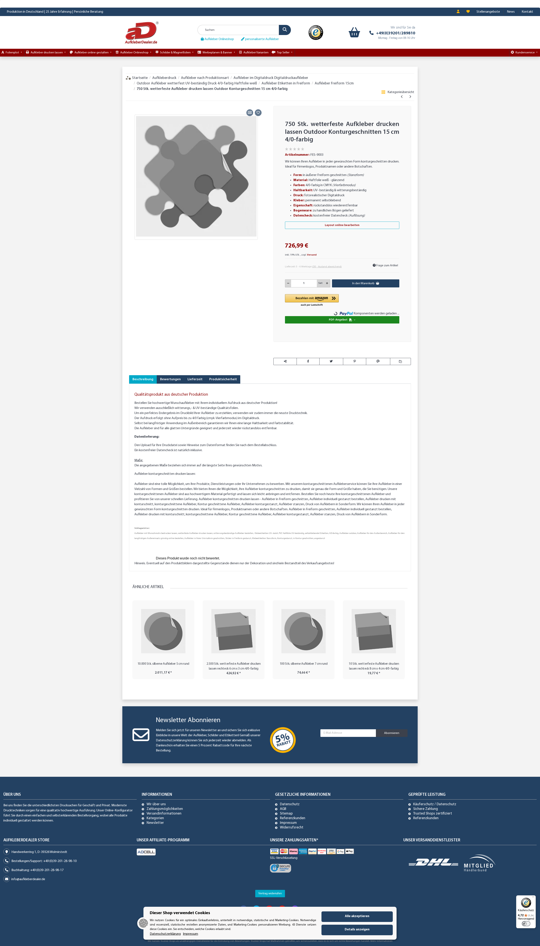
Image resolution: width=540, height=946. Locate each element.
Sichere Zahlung (425, 809)
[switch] (526, 923)
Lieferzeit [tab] (195, 379)
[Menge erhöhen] (327, 283)
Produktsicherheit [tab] (223, 379)
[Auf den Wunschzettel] (258, 112)
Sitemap (286, 813)
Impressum (288, 822)
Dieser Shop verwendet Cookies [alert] (180, 913)
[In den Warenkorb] (132, 103)
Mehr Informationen (381, 941)
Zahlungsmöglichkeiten (165, 809)
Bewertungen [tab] (170, 379)
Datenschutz (290, 804)
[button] (458, 12)
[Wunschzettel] (468, 12)
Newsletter (155, 822)
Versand (312, 255)
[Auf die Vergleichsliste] (249, 112)
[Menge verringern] (288, 283)
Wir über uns (156, 804)
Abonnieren (391, 733)
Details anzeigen (357, 929)
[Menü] (533, 897)
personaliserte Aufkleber (261, 39)
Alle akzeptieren (357, 916)
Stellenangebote (488, 12)
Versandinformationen (164, 813)
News (511, 12)
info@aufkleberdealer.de (28, 879)
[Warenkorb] (353, 32)
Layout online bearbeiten (342, 225)
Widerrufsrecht (291, 827)
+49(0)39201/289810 (395, 33)
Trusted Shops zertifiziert (432, 813)
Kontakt (527, 12)
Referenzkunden (292, 818)
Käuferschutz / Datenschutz (434, 804)
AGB (283, 809)
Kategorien (155, 818)
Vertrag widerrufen (270, 893)
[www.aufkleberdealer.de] (142, 32)
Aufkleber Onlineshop (219, 39)
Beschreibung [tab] (142, 379)
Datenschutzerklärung (171, 740)
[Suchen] (285, 30)
